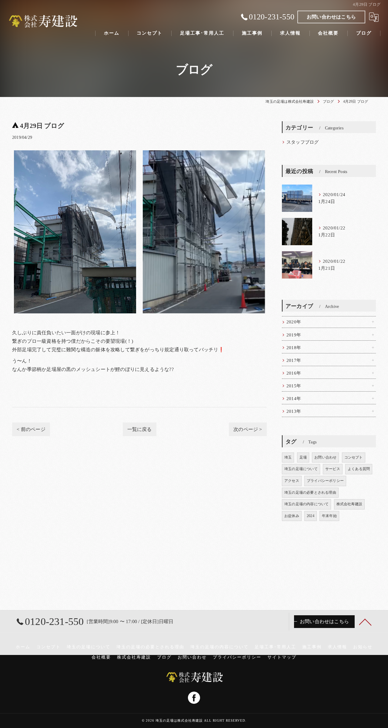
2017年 (293, 360)
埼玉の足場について (301, 469)
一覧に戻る (139, 429)
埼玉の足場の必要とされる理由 (310, 492)
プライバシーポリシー (325, 481)
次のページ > (247, 429)
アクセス (291, 481)
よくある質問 (359, 469)
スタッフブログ (302, 142)
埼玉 (288, 457)
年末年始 (329, 516)
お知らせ (363, 647)
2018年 (293, 347)
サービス (332, 469)
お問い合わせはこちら (331, 16)
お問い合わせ (325, 457)
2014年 (293, 398)
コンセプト (353, 457)
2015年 (293, 385)
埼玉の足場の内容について (306, 504)
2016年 (293, 373)
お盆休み (291, 516)
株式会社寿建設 (349, 504)
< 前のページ (31, 429)
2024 (310, 516)
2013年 (293, 411)
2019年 (293, 334)
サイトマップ (281, 657)
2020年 (293, 321)
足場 (303, 457)
